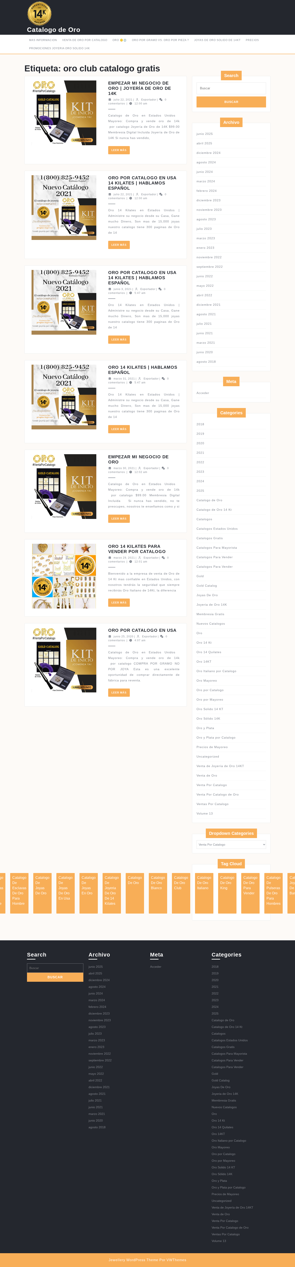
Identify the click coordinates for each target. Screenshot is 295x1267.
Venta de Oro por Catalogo (84, 40)
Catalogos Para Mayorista (217, 547)
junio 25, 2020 (123, 636)
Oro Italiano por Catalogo (216, 671)
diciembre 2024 (209, 152)
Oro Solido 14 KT (210, 709)
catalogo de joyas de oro (42, 885)
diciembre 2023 (209, 200)
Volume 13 (205, 813)
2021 (200, 452)
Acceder (203, 393)
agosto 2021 (206, 314)
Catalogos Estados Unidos (217, 528)
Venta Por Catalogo (212, 785)
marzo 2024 (206, 181)
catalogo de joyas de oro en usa (66, 888)
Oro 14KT (204, 661)
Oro (199, 633)
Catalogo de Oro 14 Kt (214, 509)
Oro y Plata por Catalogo (216, 737)
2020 (200, 443)
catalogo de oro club (181, 883)
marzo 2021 (206, 342)
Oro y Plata (205, 728)
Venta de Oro (207, 775)
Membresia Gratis (210, 614)
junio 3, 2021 (123, 289)
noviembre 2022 (209, 257)
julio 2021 (204, 323)
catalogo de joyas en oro (89, 885)
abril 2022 (204, 295)
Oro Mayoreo (207, 680)
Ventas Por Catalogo (213, 804)
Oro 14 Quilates (209, 652)
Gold (200, 576)
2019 (200, 433)
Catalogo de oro (135, 880)
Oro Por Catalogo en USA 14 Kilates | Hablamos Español (142, 183)
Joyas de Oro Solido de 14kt (217, 40)
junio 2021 (205, 333)
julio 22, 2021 (123, 99)
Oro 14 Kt (204, 642)
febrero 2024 (207, 190)
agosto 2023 (206, 219)
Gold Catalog (207, 585)
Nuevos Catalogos (211, 623)
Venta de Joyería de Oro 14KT (220, 766)
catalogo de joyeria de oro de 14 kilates (112, 890)
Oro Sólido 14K (208, 718)
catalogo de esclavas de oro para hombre (19, 890)
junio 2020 (205, 352)
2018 (200, 424)
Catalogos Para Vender (215, 557)
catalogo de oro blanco (158, 883)
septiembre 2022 (210, 266)
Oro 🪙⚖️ (120, 40)
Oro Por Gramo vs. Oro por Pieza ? (160, 40)
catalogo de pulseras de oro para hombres (273, 890)
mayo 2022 (205, 285)
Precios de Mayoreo (212, 747)
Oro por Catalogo (210, 690)
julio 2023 (204, 228)
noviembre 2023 (209, 209)
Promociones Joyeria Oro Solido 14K (59, 48)
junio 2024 (205, 171)
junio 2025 (205, 134)
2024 (200, 481)
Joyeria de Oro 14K (212, 604)
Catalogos (204, 519)
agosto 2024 (206, 162)
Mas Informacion (43, 40)
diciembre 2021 (209, 304)
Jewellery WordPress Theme (133, 1260)
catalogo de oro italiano (204, 883)
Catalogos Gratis (210, 538)
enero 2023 (205, 247)
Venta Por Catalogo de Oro (218, 794)
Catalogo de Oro (53, 29)
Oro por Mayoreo (210, 699)
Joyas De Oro (207, 595)
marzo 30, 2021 (124, 468)
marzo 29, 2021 (124, 557)
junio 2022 (205, 276)
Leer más (120, 151)
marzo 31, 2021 (124, 378)
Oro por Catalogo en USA (142, 630)
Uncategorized (208, 756)
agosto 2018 (206, 361)
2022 (200, 462)
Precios (252, 40)
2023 (200, 471)
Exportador (148, 99)
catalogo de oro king (227, 883)
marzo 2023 (206, 238)
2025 (200, 490)
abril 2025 (204, 143)
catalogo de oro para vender (250, 885)
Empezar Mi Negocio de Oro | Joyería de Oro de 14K (139, 88)
